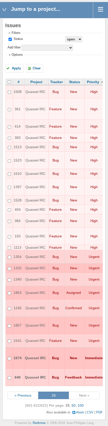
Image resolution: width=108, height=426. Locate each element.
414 (18, 126)
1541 (18, 341)
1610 (18, 174)
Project (36, 82)
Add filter (14, 47)
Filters (16, 33)
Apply (16, 68)
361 (18, 109)
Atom (80, 412)
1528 (18, 200)
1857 (18, 325)
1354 (18, 257)
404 (18, 209)
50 (74, 405)
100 (81, 405)
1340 (18, 279)
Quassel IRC (35, 92)
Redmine (39, 423)
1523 (18, 160)
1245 (18, 308)
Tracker (56, 82)
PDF (99, 412)
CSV (90, 412)
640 (18, 377)
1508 (18, 92)
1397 (18, 187)
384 (18, 221)
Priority (93, 82)
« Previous (23, 395)
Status (18, 39)
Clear (37, 68)
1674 (18, 358)
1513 (18, 147)
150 (18, 236)
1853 (18, 293)
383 (18, 138)
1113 (17, 247)
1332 (18, 268)
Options (17, 55)
